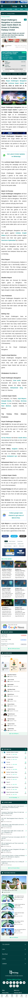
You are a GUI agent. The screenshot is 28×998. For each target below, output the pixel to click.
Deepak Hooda (6, 401)
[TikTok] (17, 982)
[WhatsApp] (20, 982)
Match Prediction (12, 541)
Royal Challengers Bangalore (16, 81)
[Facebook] (4, 982)
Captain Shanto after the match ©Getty (20, 905)
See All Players (15, 733)
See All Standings (13, 797)
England (14, 449)
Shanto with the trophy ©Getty (19, 913)
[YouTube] (7, 982)
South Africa (22, 437)
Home (2, 9)
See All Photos (14, 937)
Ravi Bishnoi (6, 406)
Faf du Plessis (6, 437)
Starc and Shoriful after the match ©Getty (20, 930)
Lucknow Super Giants (16, 83)
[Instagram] (10, 982)
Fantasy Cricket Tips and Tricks (10, 543)
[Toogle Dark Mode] (22, 6)
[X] (14, 982)
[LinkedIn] (10, 986)
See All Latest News (15, 868)
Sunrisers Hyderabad (8, 240)
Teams (21, 9)
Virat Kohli (17, 380)
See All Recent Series (15, 648)
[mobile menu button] (2, 6)
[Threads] (17, 986)
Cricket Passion (8, 45)
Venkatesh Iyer (12, 456)
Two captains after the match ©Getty (9, 890)
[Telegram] (14, 986)
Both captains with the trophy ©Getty (19, 922)
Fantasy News (19, 541)
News (16, 9)
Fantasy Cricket (11, 13)
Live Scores (9, 9)
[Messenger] (24, 982)
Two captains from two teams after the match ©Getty (19, 897)
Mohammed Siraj (16, 388)
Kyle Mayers (22, 398)
